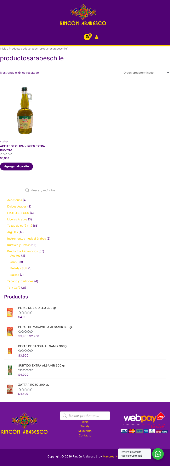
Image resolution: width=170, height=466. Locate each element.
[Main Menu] (76, 37)
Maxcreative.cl (113, 456)
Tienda (85, 426)
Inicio (3, 48)
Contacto (85, 435)
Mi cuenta (85, 430)
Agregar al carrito (16, 166)
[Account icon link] (96, 37)
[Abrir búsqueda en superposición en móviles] (85, 190)
